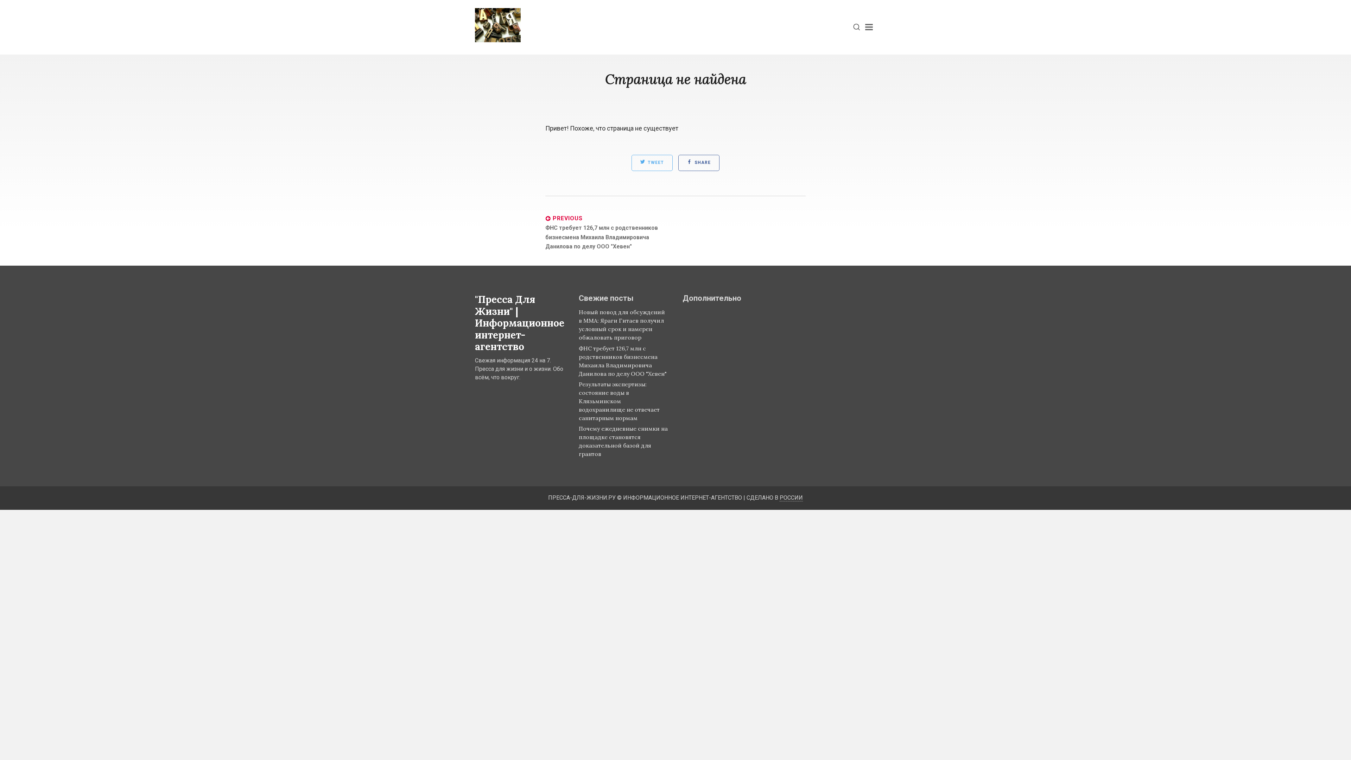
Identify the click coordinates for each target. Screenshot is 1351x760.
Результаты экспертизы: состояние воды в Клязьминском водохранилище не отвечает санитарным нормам (619, 401)
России (791, 497)
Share (702, 162)
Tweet (655, 162)
